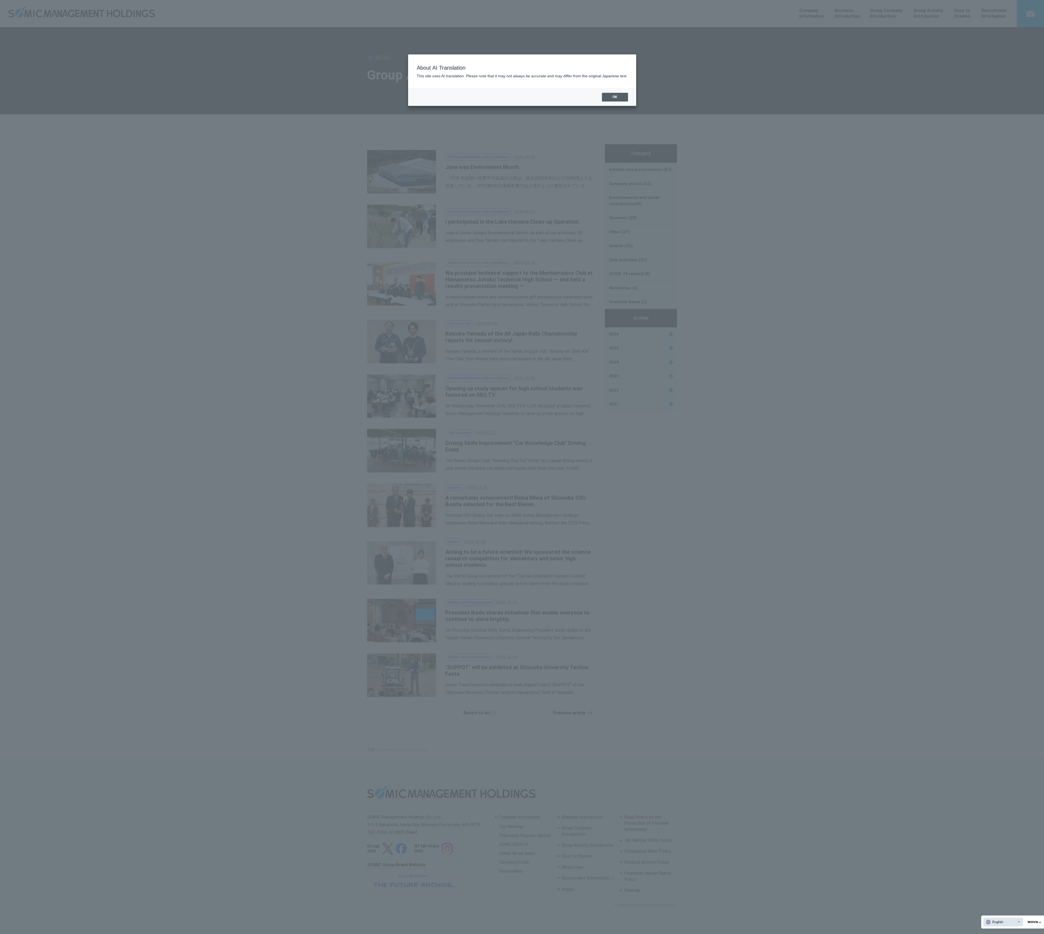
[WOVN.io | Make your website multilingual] (1033, 922)
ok (615, 97)
